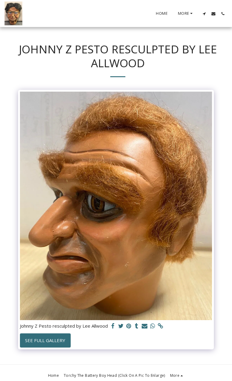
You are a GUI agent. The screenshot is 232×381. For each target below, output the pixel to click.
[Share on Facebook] (113, 326)
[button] (204, 13)
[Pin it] (129, 326)
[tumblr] (137, 326)
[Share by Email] (144, 326)
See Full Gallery (45, 340)
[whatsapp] (153, 326)
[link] (160, 326)
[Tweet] (121, 326)
